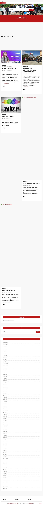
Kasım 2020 (5, 452)
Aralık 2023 (5, 401)
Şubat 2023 (5, 414)
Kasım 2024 (5, 380)
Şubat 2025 (5, 374)
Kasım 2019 (5, 475)
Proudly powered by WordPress (12, 503)
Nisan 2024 (5, 393)
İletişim (29, 499)
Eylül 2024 (4, 384)
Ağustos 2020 (5, 458)
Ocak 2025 (5, 376)
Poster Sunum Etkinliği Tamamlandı (14, 3)
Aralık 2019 (5, 473)
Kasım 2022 (5, 420)
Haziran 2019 (5, 486)
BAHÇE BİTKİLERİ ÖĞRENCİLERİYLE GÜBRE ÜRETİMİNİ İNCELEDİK (29, 70)
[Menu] (2, 1)
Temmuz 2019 (5, 484)
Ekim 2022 (4, 422)
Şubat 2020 (5, 471)
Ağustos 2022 (5, 424)
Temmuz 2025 (5, 363)
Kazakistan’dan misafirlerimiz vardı (30, 3)
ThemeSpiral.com (30, 503)
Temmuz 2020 (5, 460)
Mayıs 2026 (5, 346)
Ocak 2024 (5, 399)
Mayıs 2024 (5, 391)
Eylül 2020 (4, 456)
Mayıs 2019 (5, 488)
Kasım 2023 (5, 403)
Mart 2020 (4, 469)
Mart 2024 (4, 395)
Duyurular (4, 65)
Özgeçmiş (4, 499)
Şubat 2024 (5, 397)
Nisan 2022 (5, 429)
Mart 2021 (4, 448)
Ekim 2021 (4, 439)
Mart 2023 (4, 412)
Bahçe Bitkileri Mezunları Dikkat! (31, 183)
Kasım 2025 (5, 357)
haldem (3, 70)
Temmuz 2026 (5, 342)
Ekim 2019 (4, 477)
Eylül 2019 (4, 479)
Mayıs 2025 (5, 367)
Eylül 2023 (4, 408)
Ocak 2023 (5, 416)
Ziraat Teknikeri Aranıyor (8, 290)
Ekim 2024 (4, 382)
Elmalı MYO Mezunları (8, 116)
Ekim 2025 (4, 359)
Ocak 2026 (5, 353)
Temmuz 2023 (5, 410)
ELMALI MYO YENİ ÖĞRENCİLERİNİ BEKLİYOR (9, 67)
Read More (6, 83)
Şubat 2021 (5, 450)
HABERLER (25, 66)
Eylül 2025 (4, 361)
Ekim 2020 (4, 454)
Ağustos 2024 (5, 386)
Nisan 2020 (5, 467)
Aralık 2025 (5, 355)
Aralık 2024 (5, 378)
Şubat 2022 (5, 431)
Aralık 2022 (5, 418)
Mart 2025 (4, 372)
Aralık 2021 (5, 435)
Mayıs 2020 (5, 465)
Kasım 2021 (5, 437)
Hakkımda (17, 499)
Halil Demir (21, 17)
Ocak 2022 (5, 433)
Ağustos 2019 (5, 481)
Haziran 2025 (5, 365)
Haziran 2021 (5, 441)
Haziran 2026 (5, 344)
